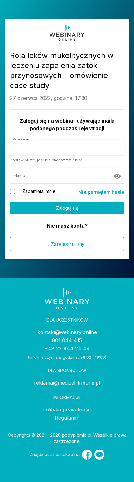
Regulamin (67, 418)
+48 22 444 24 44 (67, 348)
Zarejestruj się (67, 244)
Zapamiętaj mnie (38, 191)
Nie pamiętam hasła (101, 192)
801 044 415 (67, 340)
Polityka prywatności (67, 409)
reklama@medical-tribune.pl (67, 383)
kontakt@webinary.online (67, 332)
